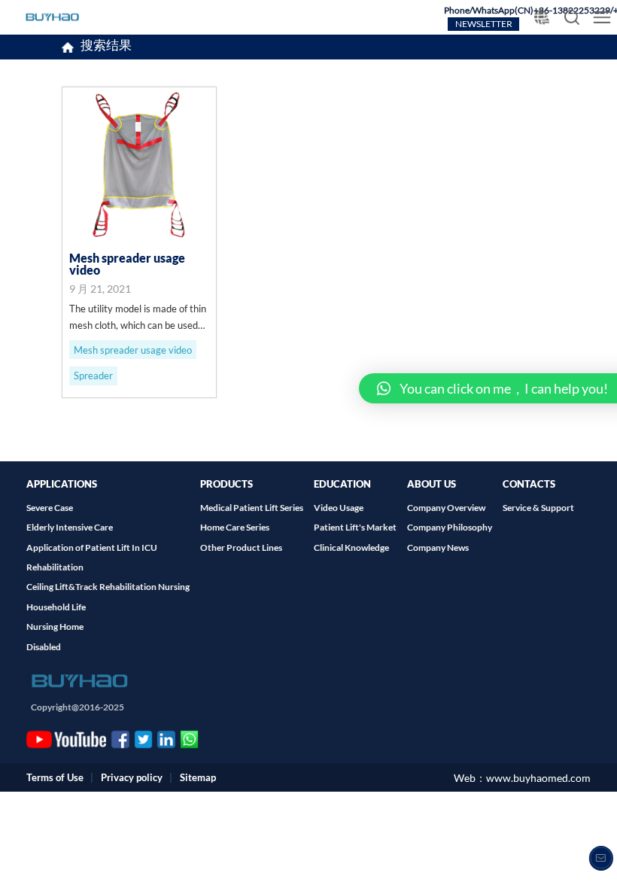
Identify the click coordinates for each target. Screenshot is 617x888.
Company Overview (446, 507)
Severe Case (49, 507)
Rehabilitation (55, 567)
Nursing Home (55, 626)
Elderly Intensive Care (69, 527)
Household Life (56, 607)
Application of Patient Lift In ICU (91, 547)
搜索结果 (106, 46)
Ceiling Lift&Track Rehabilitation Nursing (108, 586)
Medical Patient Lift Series (251, 507)
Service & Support (538, 507)
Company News (438, 547)
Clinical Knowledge (351, 547)
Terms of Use (55, 777)
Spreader (93, 375)
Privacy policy (132, 777)
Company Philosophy (449, 527)
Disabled (43, 646)
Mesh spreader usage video (133, 350)
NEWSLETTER (483, 23)
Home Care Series (234, 527)
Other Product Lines (241, 547)
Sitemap (198, 777)
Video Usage (338, 507)
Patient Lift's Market (355, 527)
